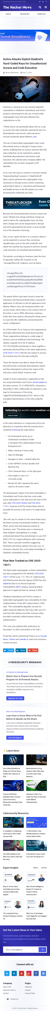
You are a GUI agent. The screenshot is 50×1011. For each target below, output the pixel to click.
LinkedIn (22, 639)
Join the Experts (15, 738)
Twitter (12, 639)
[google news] (43, 973)
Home (8, 14)
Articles (44, 868)
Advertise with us (9, 990)
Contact (6, 993)
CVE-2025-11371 (11, 353)
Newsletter (25, 14)
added (5, 583)
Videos (35, 868)
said (34, 137)
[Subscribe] (42, 949)
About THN (7, 987)
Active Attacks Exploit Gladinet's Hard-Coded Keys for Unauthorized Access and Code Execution (24, 63)
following (16, 430)
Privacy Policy (30, 993)
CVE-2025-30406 (19, 503)
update (42, 382)
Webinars (42, 14)
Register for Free (15, 698)
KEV (18, 587)
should (35, 382)
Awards (28, 990)
